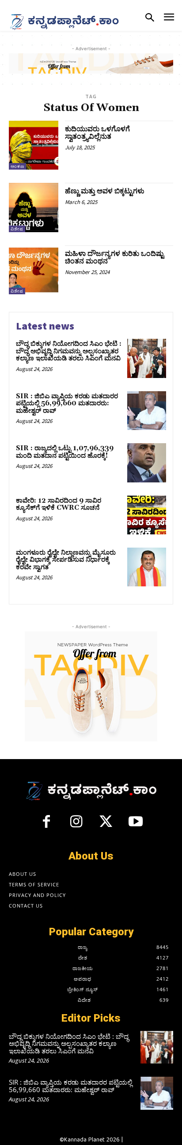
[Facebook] (46, 825)
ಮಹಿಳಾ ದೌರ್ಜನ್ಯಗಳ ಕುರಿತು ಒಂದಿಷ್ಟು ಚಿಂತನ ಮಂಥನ (114, 257)
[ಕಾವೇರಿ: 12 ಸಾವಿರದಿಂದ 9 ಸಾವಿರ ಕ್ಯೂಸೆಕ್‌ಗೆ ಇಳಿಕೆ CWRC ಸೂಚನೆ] (146, 515)
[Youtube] (136, 825)
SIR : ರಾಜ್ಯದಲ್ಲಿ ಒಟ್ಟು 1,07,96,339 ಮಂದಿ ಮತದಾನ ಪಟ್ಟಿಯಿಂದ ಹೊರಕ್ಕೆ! (65, 452)
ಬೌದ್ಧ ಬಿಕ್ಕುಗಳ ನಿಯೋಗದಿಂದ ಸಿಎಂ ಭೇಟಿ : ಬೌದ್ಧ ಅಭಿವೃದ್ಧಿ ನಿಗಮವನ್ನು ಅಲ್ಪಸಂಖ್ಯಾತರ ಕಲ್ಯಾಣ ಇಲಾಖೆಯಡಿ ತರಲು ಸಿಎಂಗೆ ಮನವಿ (68, 351)
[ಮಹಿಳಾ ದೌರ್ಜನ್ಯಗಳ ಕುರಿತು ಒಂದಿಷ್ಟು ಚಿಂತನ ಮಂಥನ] (33, 270)
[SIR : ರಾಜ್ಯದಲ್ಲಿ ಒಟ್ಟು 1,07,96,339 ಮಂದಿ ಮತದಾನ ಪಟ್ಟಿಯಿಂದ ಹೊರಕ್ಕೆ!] (146, 462)
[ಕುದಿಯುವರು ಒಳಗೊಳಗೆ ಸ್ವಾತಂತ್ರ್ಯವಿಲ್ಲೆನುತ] (33, 145)
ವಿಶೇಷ (17, 229)
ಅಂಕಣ (17, 166)
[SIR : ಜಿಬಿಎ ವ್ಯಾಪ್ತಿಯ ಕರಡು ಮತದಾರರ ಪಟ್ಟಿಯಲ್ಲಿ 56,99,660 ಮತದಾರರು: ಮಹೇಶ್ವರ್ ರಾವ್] (146, 410)
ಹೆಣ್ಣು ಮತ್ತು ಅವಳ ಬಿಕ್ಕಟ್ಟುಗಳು (104, 191)
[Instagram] (76, 825)
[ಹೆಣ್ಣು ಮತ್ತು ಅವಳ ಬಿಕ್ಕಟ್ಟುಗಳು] (33, 207)
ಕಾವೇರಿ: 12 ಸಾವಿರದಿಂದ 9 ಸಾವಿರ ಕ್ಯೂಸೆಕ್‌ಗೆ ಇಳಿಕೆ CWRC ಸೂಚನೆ (58, 504)
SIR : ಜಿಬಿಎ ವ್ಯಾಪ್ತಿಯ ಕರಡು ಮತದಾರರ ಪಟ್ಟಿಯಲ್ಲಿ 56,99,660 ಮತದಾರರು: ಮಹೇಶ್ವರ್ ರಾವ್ (67, 403)
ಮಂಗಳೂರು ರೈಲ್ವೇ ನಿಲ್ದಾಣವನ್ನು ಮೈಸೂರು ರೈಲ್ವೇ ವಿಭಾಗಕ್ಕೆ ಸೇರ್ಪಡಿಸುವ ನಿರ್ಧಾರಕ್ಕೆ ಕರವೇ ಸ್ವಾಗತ (66, 559)
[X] (106, 825)
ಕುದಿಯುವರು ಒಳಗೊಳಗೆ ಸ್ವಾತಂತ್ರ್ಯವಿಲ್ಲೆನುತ (97, 133)
